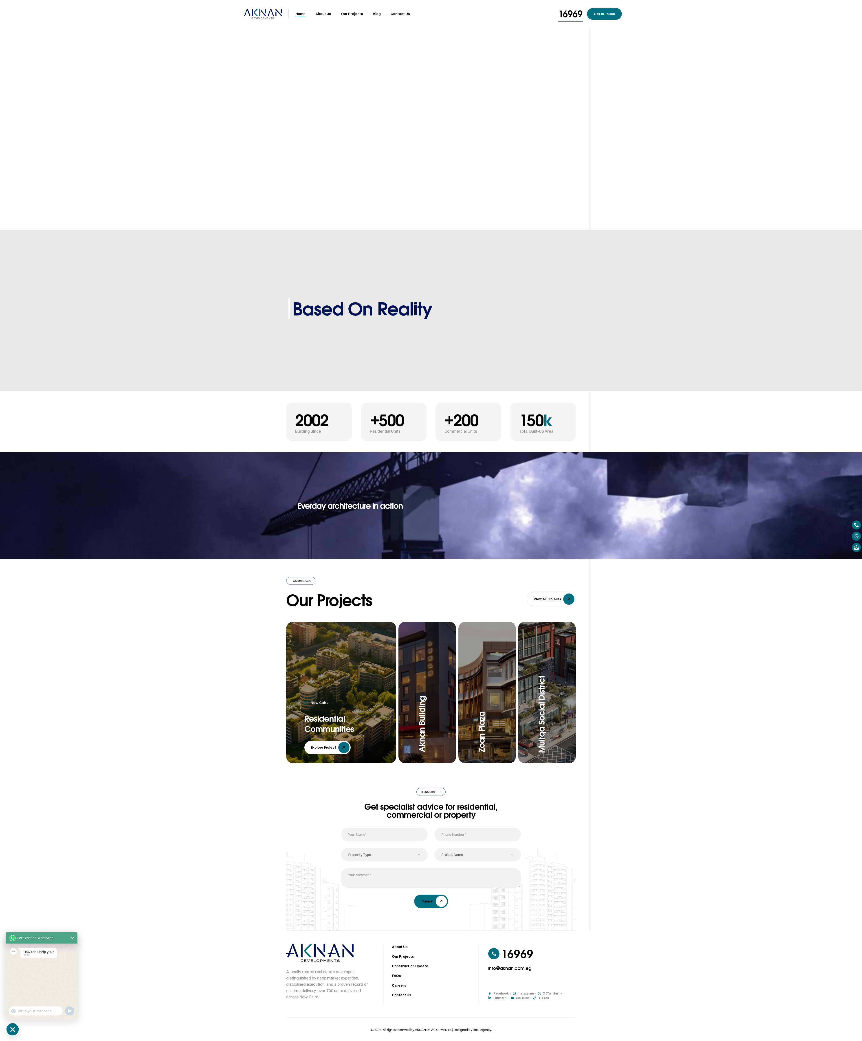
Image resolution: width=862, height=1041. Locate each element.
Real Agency (482, 1030)
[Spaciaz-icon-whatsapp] (856, 536)
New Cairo (320, 702)
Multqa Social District (541, 714)
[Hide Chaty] (13, 1029)
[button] (570, 14)
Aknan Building (422, 724)
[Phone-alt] (856, 524)
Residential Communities (329, 723)
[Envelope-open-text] (856, 547)
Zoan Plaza (481, 731)
